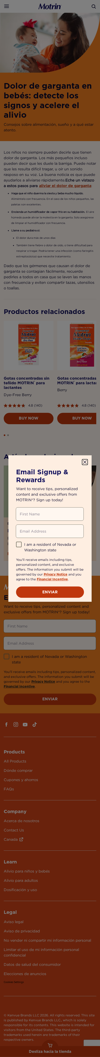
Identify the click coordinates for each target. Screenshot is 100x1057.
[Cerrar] (85, 462)
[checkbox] (19, 544)
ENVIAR (50, 592)
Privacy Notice (55, 574)
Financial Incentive (52, 579)
